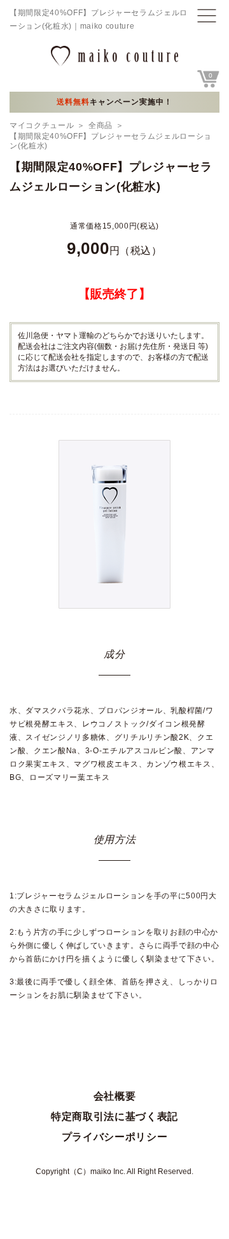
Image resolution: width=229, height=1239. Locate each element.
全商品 (100, 125)
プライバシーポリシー (115, 1136)
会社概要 (115, 1096)
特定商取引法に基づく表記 (114, 1116)
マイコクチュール (42, 125)
